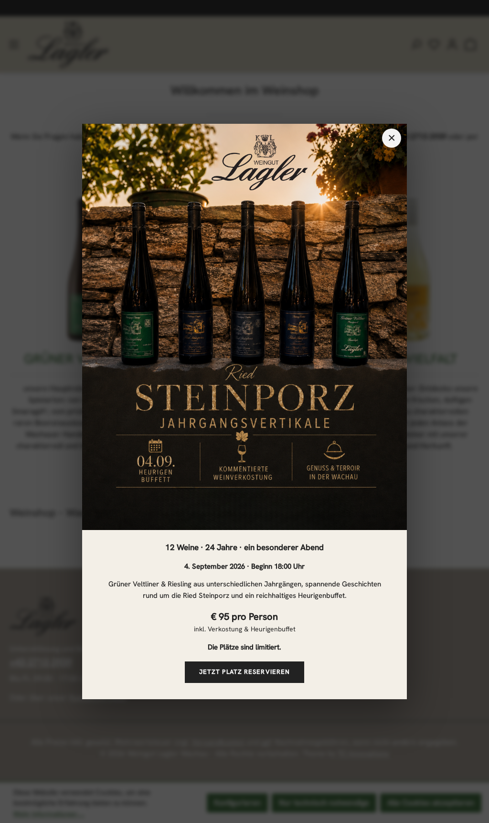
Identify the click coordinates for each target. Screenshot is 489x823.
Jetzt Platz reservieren (244, 672)
